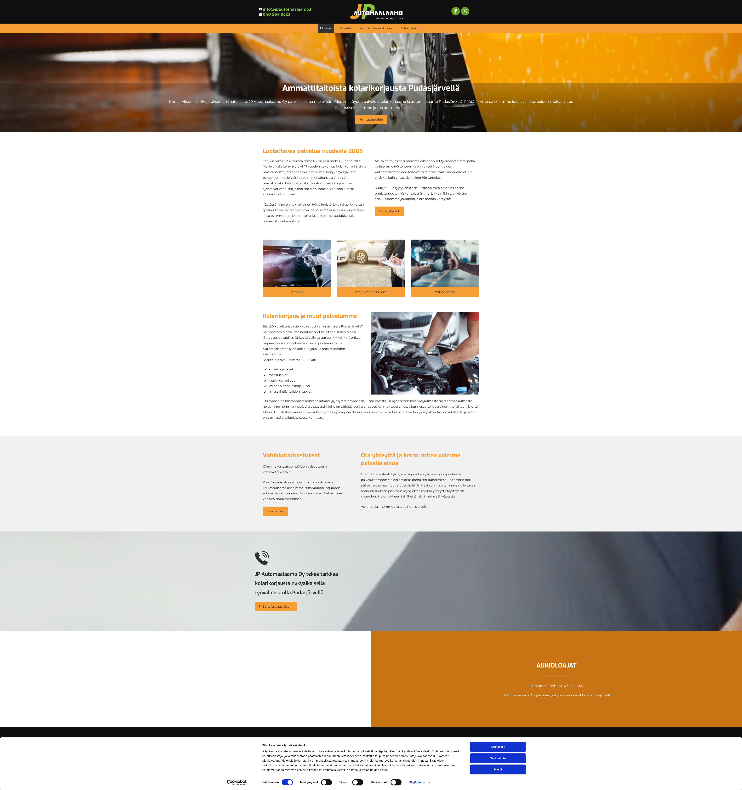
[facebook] (455, 11)
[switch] (326, 782)
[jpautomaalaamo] (297, 263)
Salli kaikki (498, 746)
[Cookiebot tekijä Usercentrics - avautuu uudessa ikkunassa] (237, 782)
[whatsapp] (465, 11)
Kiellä (498, 769)
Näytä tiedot (417, 782)
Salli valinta (498, 758)
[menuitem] (326, 28)
